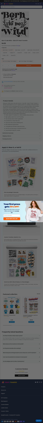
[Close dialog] (42, 201)
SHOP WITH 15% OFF (12, 218)
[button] (39, 420)
